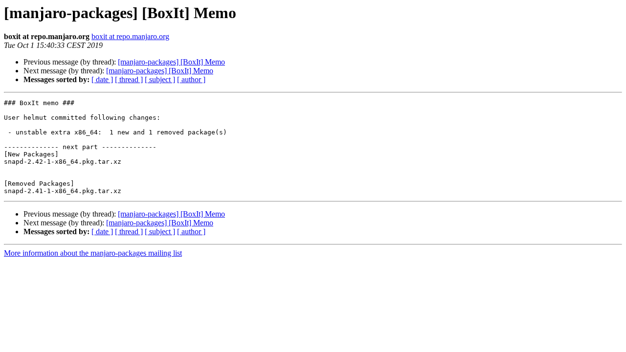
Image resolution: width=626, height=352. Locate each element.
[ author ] (191, 79)
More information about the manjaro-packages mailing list (93, 253)
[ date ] (102, 79)
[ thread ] (129, 79)
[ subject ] (160, 79)
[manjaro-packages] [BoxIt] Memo (171, 62)
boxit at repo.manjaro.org (130, 36)
